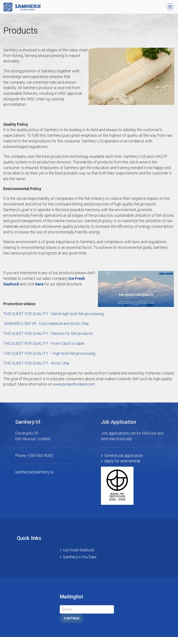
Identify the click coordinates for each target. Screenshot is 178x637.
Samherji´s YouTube (80, 557)
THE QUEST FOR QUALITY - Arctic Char (36, 363)
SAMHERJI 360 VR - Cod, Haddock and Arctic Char (46, 323)
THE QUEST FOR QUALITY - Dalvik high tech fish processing (53, 313)
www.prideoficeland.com (74, 384)
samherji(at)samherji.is (34, 472)
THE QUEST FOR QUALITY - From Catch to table (43, 343)
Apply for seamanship (122, 461)
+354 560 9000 (40, 455)
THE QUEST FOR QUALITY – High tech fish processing (49, 353)
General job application (123, 455)
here (39, 284)
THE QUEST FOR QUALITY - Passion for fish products (48, 333)
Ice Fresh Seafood (78, 550)
